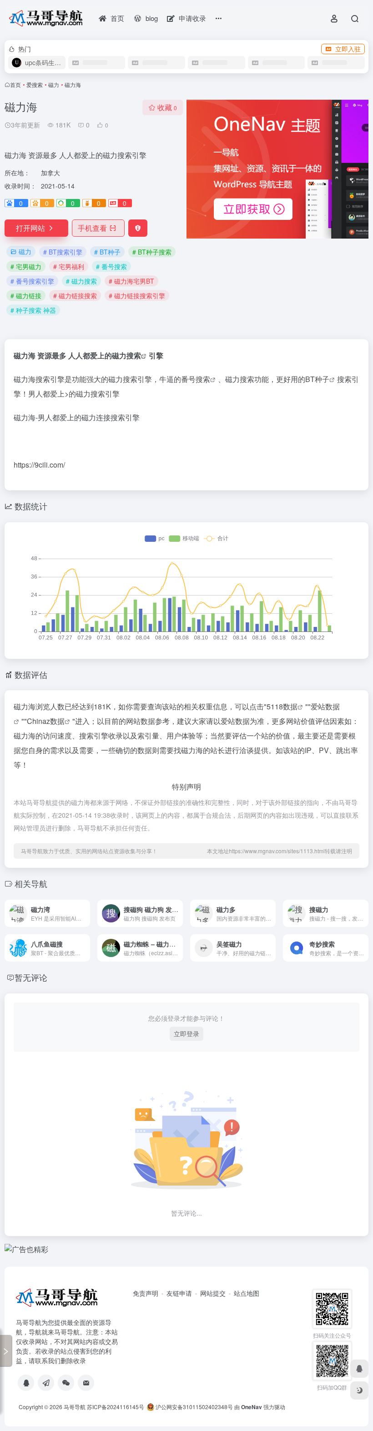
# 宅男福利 (68, 266)
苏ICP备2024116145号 (115, 1407)
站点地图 (246, 1293)
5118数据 (282, 706)
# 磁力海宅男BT (131, 280)
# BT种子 (107, 251)
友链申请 (179, 1293)
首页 (15, 84)
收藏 (167, 107)
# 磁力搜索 (81, 280)
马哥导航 (75, 1407)
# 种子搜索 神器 (33, 310)
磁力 (53, 84)
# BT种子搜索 (151, 251)
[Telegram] (46, 1383)
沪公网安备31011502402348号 (193, 1407)
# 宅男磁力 (25, 266)
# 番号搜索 (111, 266)
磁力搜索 (126, 355)
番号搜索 (195, 379)
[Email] (86, 1383)
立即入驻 (348, 48)
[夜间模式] (359, 1390)
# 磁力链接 (25, 295)
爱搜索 (34, 84)
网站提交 (213, 1293)
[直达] (85, 913)
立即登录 (186, 1033)
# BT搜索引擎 (62, 251)
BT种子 (317, 379)
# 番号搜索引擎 (32, 280)
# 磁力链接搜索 (75, 295)
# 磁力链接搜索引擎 (137, 295)
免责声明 (145, 1293)
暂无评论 (31, 977)
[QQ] (26, 1383)
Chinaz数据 (46, 721)
